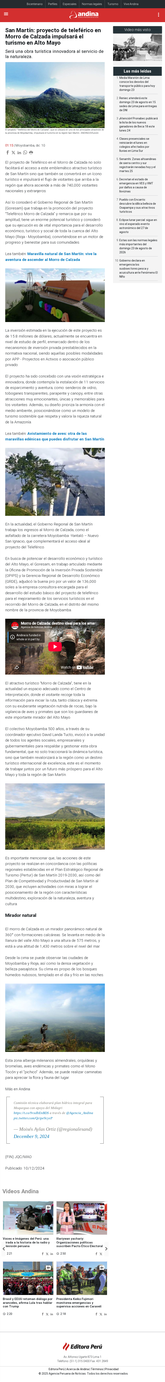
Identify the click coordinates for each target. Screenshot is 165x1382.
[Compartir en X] (47, 1253)
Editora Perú (57, 1369)
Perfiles (52, 4)
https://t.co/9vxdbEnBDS (31, 1113)
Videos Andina (20, 1191)
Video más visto (137, 30)
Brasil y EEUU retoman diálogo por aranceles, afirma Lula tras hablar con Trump (28, 1302)
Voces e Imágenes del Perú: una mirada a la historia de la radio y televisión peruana (26, 1242)
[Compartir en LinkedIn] (52, 1253)
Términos (97, 1369)
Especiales (69, 4)
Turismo (112, 4)
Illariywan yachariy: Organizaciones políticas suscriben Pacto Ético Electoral (79, 1242)
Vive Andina (131, 4)
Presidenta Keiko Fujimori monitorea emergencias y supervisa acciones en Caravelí (78, 1302)
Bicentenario (35, 4)
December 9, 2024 (31, 1136)
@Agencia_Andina (79, 1113)
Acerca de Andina (77, 1369)
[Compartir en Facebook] (43, 1253)
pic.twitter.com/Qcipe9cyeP (33, 1118)
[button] (3, 1249)
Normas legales (92, 4)
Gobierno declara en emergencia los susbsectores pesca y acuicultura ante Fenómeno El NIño (138, 268)
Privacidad (112, 1369)
